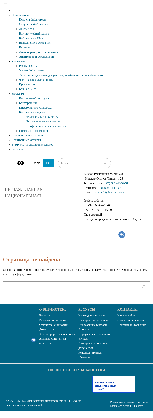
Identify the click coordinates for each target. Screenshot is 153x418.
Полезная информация (33, 130)
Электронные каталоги (26, 139)
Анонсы (83, 329)
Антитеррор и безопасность (36, 56)
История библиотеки (32, 19)
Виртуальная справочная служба (32, 144)
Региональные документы (43, 121)
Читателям (18, 61)
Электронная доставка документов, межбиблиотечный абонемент (61, 75)
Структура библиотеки (33, 24)
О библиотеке (20, 15)
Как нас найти (28, 89)
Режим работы (28, 65)
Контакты (18, 149)
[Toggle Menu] (5, 3)
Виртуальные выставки (93, 324)
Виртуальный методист (34, 98)
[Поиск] (105, 163)
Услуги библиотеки (31, 70)
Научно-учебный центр (34, 33)
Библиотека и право (32, 112)
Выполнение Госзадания (34, 42)
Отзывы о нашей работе (132, 320)
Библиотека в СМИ (31, 38)
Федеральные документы (42, 116)
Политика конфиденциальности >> (24, 405)
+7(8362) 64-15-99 (109, 187)
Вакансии (25, 47)
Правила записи (29, 84)
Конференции (28, 102)
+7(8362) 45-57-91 (117, 183)
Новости (44, 315)
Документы (26, 28)
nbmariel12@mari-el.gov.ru (109, 192)
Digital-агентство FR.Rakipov (126, 406)
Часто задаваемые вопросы (36, 79)
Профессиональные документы (46, 126)
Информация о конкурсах (35, 107)
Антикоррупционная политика (39, 52)
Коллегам (18, 93)
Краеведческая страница (27, 135)
